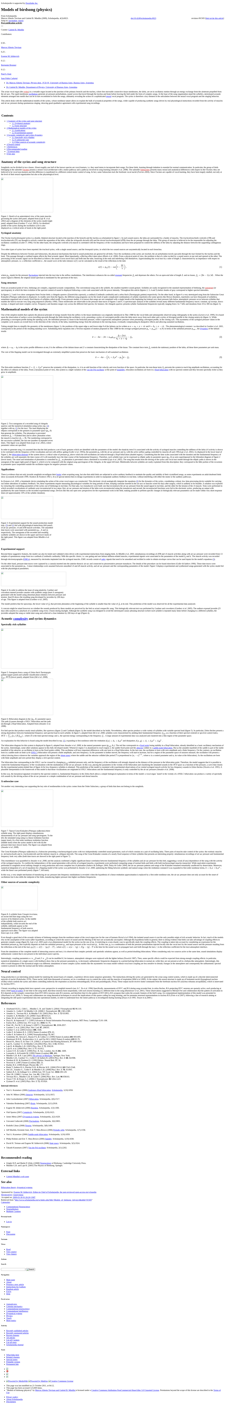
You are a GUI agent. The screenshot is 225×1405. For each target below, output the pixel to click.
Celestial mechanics (14, 1306)
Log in (9, 1222)
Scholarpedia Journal (14, 1345)
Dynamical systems (31, 1117)
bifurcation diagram (20, 454)
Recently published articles (17, 1331)
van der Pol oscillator (95, 370)
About (8, 1282)
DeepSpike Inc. (32, 3)
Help (8, 1294)
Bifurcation (34, 1099)
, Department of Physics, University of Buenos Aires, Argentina (41, 87)
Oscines (26, 170)
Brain (33, 1103)
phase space (65, 755)
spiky (103, 559)
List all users (11, 1342)
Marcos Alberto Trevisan (11, 47)
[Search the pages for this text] (30, 1269)
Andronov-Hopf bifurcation (39, 1090)
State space (54, 1143)
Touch (8, 1318)
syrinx (26, 92)
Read (8, 1249)
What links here (12, 1355)
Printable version (13, 1362)
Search (3, 1264)
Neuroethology (12, 1209)
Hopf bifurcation (161, 370)
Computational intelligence (17, 1311)
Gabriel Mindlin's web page (17, 1176)
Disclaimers (11, 1402)
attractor (139, 748)
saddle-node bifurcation (162, 748)
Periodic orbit (58, 1130)
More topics (11, 1320)
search (20, 21)
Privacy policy (12, 1397)
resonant (118, 275)
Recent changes (12, 1335)
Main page (10, 1280)
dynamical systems (24, 1187)
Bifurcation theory (8, 1187)
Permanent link (12, 1364)
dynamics (204, 329)
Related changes (13, 1357)
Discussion (10, 1234)
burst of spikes (17, 991)
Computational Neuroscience (18, 1207)
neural (108, 96)
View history (11, 1254)
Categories (5, 1202)
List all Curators (12, 1340)
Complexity (27, 1112)
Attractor (29, 1094)
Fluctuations (34, 1121)
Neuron (28, 1125)
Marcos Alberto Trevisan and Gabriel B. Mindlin (55, 1390)
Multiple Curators (13, 1211)
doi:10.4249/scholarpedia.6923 (143, 18)
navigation (13, 21)
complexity (20, 618)
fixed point (144, 745)
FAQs (8, 1291)
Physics (9, 1316)
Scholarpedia (57, 1090)
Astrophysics (11, 1304)
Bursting (34, 1108)
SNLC (34, 752)
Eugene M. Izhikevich (10, 56)
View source (11, 1252)
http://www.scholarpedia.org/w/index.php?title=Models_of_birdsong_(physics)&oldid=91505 (53, 1200)
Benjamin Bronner (8, 65)
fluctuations (33, 275)
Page (8, 1232)
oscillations (33, 94)
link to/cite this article (214, 18)
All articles (10, 1338)
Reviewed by (6, 1195)
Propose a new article (15, 1284)
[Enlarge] (2, 214)
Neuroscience (45, 1163)
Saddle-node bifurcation (38, 1134)
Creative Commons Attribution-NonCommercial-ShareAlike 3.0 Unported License (125, 1390)
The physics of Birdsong (42, 1055)
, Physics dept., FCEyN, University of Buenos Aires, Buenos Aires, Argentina (50, 83)
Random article (12, 1289)
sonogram (209, 288)
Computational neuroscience (18, 1309)
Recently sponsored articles (17, 1333)
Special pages (11, 1359)
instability (121, 370)
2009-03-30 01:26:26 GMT (24, 1197)
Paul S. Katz (6, 74)
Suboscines (145, 170)
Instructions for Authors (16, 1287)
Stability (48, 1139)
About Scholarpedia (14, 1399)
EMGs (26, 559)
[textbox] (180, 258)
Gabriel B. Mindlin (16, 30)
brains (58, 474)
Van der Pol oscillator (37, 1148)
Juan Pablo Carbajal (9, 78)
